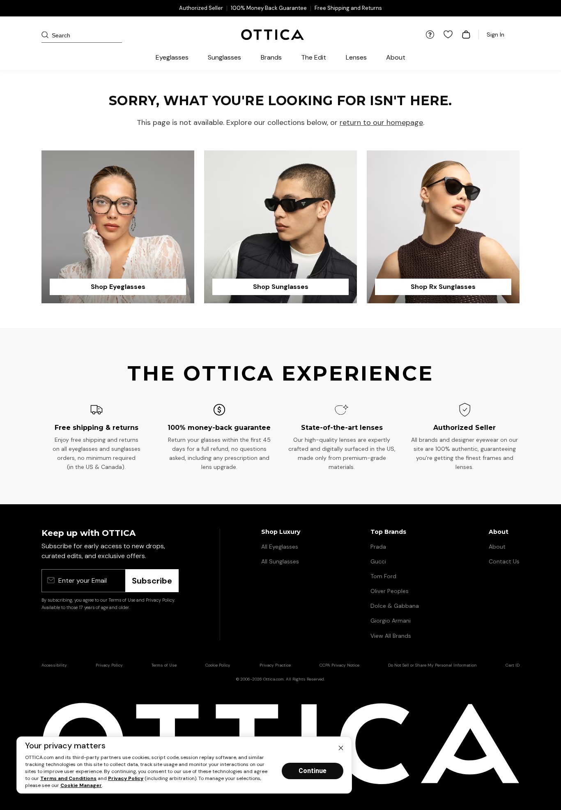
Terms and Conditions (68, 778)
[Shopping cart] (466, 34)
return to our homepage (381, 122)
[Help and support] (430, 34)
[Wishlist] (448, 34)
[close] (340, 747)
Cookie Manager (81, 785)
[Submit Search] (50, 34)
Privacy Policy (125, 778)
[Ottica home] (272, 34)
